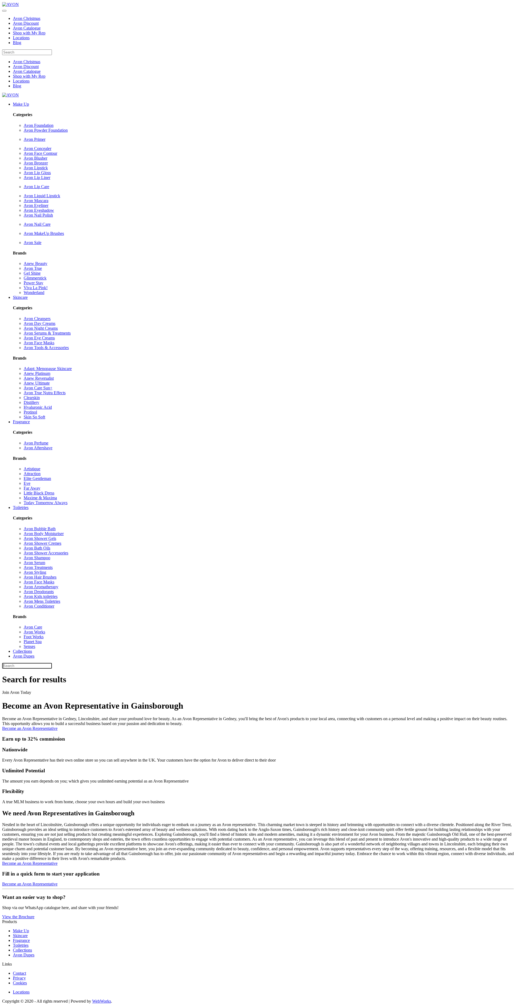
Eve (27, 483)
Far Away (32, 488)
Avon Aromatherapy (41, 586)
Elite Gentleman (37, 478)
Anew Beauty (35, 263)
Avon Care (33, 627)
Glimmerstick (35, 278)
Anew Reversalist (39, 378)
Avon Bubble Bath (40, 528)
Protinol (30, 412)
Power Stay (33, 283)
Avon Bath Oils (37, 548)
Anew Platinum (37, 373)
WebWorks (101, 1001)
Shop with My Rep (29, 33)
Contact (19, 973)
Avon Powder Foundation (46, 130)
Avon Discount (26, 23)
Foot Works (34, 636)
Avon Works (34, 632)
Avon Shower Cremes (42, 543)
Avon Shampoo (37, 557)
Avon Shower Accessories (46, 553)
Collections (22, 651)
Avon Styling (35, 572)
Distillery (31, 402)
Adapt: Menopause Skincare (48, 368)
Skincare (20, 297)
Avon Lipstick (36, 168)
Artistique (32, 469)
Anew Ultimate (37, 383)
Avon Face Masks (39, 342)
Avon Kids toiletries (41, 596)
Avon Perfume (36, 443)
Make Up (21, 104)
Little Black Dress (39, 493)
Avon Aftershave (38, 448)
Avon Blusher (35, 158)
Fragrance (21, 421)
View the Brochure (18, 916)
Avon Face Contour (40, 153)
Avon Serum (34, 562)
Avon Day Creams (39, 323)
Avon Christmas (26, 18)
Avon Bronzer (36, 163)
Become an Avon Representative (30, 728)
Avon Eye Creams (39, 338)
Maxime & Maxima (40, 498)
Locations (21, 37)
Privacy (19, 978)
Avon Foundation (38, 125)
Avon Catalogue (27, 28)
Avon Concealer (37, 148)
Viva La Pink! (36, 287)
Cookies (20, 983)
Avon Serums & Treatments (47, 333)
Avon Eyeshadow (39, 210)
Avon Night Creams (41, 328)
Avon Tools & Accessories (46, 347)
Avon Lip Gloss (37, 172)
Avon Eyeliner (36, 205)
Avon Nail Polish (38, 215)
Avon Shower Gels (40, 538)
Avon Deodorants (39, 591)
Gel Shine (32, 273)
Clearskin (32, 397)
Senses (29, 646)
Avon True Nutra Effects (45, 392)
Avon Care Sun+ (38, 388)
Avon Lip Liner (37, 177)
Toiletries (20, 507)
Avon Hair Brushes (40, 577)
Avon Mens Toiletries (42, 601)
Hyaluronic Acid (38, 407)
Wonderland (34, 292)
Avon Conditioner (39, 606)
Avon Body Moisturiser (44, 533)
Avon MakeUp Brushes (44, 233)
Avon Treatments (38, 567)
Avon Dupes (23, 656)
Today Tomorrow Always (45, 502)
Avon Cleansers (37, 318)
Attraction (32, 473)
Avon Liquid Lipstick (42, 195)
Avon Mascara (36, 200)
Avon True (33, 268)
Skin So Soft (34, 417)
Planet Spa (33, 641)
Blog (17, 42)
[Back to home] (10, 4)
